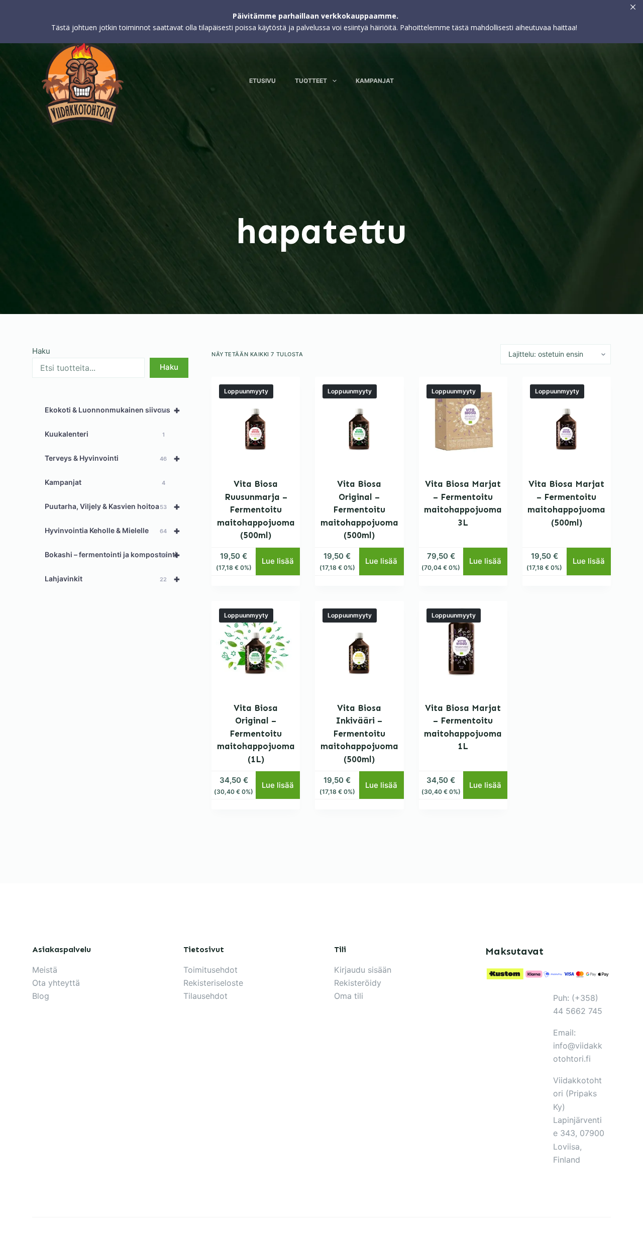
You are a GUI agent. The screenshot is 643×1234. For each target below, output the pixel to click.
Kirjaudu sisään (362, 970)
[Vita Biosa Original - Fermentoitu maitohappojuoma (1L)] (255, 645)
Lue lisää (278, 561)
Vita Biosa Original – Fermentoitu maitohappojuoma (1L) (256, 733)
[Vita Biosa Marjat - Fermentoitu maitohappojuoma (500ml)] (566, 421)
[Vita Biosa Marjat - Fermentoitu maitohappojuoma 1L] (463, 645)
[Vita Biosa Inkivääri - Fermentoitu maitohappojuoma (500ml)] (359, 645)
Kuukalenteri (105, 434)
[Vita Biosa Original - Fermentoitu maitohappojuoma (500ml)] (359, 421)
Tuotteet (311, 80)
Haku (41, 351)
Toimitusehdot (210, 970)
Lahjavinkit (112, 579)
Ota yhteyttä (56, 983)
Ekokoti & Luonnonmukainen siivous (112, 410)
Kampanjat (375, 80)
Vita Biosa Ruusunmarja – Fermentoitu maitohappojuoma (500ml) (256, 509)
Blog (40, 996)
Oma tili (348, 996)
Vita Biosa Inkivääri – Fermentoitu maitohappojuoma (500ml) (359, 733)
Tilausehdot (205, 996)
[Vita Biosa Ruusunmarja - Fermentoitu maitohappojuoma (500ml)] (255, 421)
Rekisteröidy (357, 983)
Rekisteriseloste (213, 983)
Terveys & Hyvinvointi (112, 458)
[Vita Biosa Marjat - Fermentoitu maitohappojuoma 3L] (463, 421)
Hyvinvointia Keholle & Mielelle (112, 531)
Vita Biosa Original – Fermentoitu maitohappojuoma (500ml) (359, 509)
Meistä (44, 970)
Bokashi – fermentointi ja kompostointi (112, 555)
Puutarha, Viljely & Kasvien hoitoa (112, 506)
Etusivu (262, 80)
